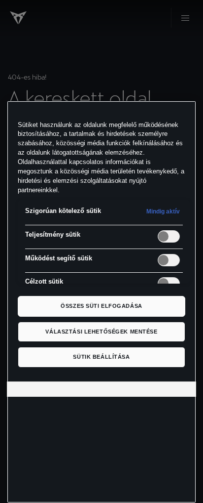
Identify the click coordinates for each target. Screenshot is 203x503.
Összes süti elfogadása (101, 306)
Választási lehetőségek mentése (101, 332)
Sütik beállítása (101, 357)
